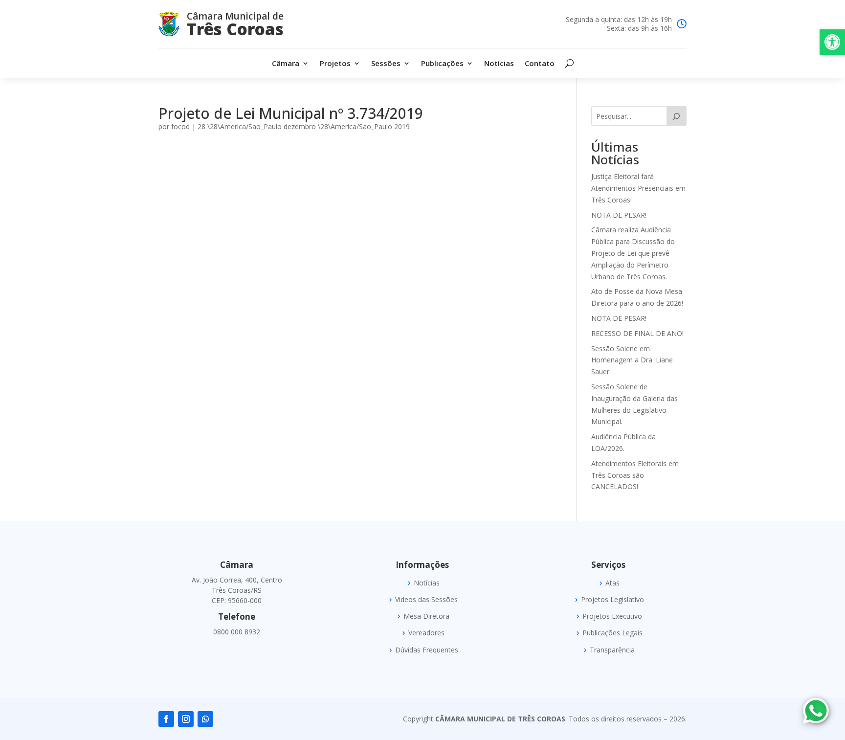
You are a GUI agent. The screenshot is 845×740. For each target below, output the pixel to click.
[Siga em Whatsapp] (205, 719)
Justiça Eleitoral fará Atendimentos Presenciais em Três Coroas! (638, 188)
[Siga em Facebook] (166, 719)
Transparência (612, 650)
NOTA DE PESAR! (618, 215)
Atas (612, 583)
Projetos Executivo (612, 616)
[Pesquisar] (677, 116)
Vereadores (426, 632)
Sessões (385, 64)
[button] (832, 42)
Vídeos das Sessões (426, 599)
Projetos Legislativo (612, 599)
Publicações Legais (612, 632)
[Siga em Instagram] (186, 719)
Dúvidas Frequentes (426, 650)
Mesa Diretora (426, 616)
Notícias (499, 64)
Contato (540, 64)
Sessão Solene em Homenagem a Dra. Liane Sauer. (632, 360)
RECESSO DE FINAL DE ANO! (637, 333)
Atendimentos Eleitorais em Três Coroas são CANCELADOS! (635, 475)
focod (180, 126)
